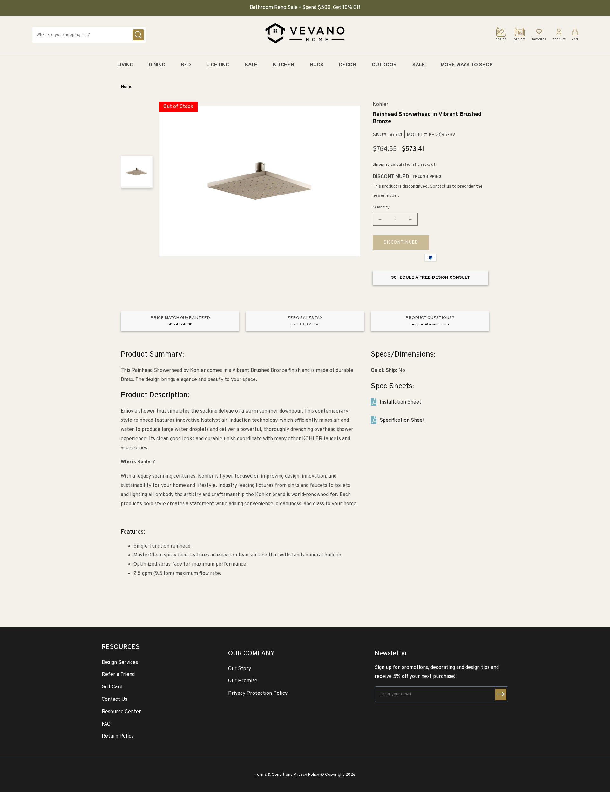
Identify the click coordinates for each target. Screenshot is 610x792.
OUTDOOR (384, 65)
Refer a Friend (118, 675)
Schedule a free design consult (430, 277)
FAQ (106, 724)
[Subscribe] (500, 694)
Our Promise (242, 681)
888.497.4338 (180, 324)
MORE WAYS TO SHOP (467, 65)
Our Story (239, 669)
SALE (418, 65)
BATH (251, 65)
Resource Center (121, 712)
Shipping (381, 164)
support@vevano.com (430, 324)
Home (126, 87)
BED (186, 65)
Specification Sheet (402, 420)
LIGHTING (218, 65)
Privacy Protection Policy (258, 693)
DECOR (347, 65)
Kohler (381, 105)
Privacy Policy (306, 774)
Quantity (381, 207)
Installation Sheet (400, 402)
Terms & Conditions (274, 774)
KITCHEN (283, 65)
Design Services (120, 662)
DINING (157, 65)
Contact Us (114, 699)
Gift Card (112, 687)
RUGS (316, 65)
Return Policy (118, 736)
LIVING (125, 65)
